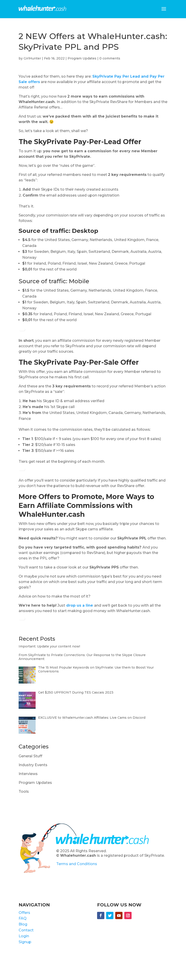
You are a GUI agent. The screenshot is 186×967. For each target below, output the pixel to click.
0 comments (109, 58)
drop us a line (79, 605)
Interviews (28, 774)
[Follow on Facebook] (100, 915)
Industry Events (33, 765)
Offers (24, 912)
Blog (23, 924)
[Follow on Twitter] (109, 915)
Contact (26, 930)
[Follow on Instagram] (128, 915)
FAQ (23, 918)
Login (24, 936)
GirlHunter (32, 58)
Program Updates (82, 58)
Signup (25, 942)
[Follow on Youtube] (118, 915)
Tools (24, 791)
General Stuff (30, 756)
